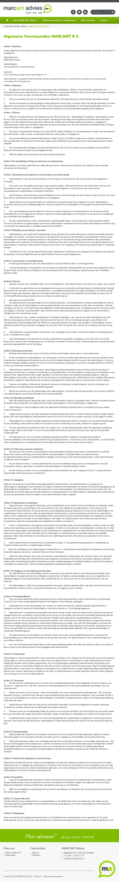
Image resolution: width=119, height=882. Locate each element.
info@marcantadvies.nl (74, 858)
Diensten (36, 855)
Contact (103, 20)
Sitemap (37, 876)
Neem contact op (13, 852)
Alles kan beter (88, 20)
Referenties (10, 855)
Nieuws (35, 852)
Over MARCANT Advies (25, 20)
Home (7, 20)
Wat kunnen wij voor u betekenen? (59, 20)
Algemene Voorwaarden (38, 26)
